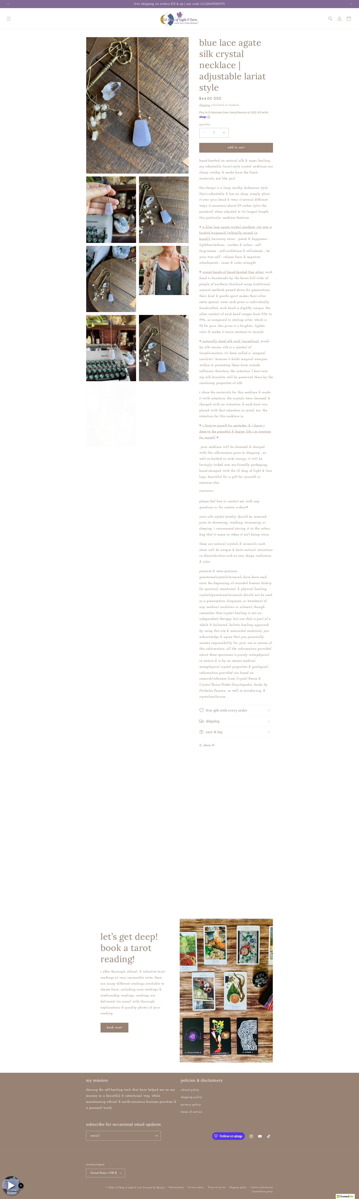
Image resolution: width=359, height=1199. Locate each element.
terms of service (191, 1111)
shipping (204, 105)
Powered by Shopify (154, 1188)
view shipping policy (124, 901)
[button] (8, 18)
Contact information (262, 1187)
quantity (204, 124)
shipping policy (191, 1097)
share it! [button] (208, 745)
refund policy (190, 1089)
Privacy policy (196, 1187)
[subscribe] (156, 1136)
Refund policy (176, 1187)
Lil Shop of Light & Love (128, 1188)
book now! (114, 1027)
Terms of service (217, 1187)
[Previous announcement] (8, 4)
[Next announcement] (350, 4)
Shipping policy (238, 1187)
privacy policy (191, 1104)
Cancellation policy (262, 1191)
